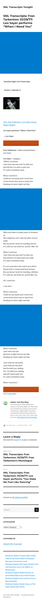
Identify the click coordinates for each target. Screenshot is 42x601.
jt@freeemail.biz (21, 497)
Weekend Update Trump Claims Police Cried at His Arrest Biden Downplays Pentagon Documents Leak (20, 558)
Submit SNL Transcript (12, 544)
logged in (17, 440)
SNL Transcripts (9, 394)
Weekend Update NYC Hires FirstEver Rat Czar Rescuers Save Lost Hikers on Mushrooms (21, 567)
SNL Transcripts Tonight (18, 7)
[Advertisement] (21, 53)
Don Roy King (10, 425)
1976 (30, 425)
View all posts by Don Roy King (27, 417)
